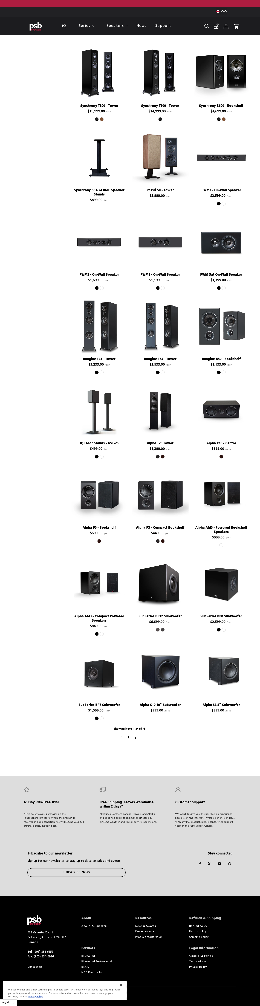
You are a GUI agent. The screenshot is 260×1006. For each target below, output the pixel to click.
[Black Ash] (158, 456)
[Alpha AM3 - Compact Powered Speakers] (99, 584)
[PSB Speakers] (36, 26)
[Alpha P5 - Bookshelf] (99, 495)
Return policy (197, 931)
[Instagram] (229, 864)
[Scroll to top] (252, 998)
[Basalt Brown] (158, 629)
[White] (224, 203)
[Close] (121, 985)
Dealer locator (144, 931)
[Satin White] (224, 288)
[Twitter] (209, 864)
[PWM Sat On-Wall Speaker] (221, 242)
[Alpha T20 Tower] (160, 411)
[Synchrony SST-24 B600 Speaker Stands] (99, 158)
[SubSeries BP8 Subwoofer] (221, 584)
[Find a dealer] (215, 24)
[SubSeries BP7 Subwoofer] (99, 672)
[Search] (205, 25)
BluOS (85, 967)
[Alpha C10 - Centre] (221, 411)
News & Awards (145, 926)
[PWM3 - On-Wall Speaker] (221, 158)
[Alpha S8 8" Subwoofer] (221, 672)
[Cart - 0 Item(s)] (236, 25)
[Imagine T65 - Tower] (99, 326)
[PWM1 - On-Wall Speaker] (160, 242)
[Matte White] (101, 456)
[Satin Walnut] (101, 119)
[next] (135, 738)
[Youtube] (219, 864)
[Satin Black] (219, 288)
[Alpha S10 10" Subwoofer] (160, 672)
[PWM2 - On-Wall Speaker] (99, 242)
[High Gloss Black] (97, 119)
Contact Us (34, 967)
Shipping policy (199, 937)
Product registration (149, 937)
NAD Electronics (92, 972)
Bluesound (88, 956)
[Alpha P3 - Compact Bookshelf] (160, 495)
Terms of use (197, 961)
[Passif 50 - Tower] (160, 158)
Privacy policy (198, 967)
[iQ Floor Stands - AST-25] (99, 411)
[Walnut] (162, 456)
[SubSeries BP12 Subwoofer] (160, 584)
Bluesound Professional (96, 961)
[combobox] (8, 1002)
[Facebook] (200, 864)
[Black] (219, 203)
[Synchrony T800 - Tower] (99, 73)
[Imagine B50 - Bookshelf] (221, 326)
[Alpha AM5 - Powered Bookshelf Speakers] (221, 495)
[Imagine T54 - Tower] (160, 326)
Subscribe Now (76, 872)
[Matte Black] (97, 456)
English (6, 1002)
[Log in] (226, 25)
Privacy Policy (35, 997)
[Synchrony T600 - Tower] (160, 73)
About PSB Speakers (94, 926)
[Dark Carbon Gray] (162, 629)
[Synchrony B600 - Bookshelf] (221, 73)
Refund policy (198, 926)
